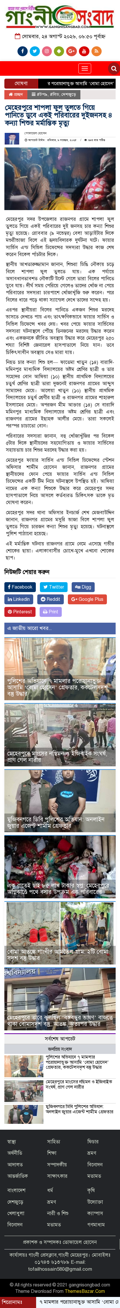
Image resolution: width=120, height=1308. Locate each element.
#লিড (54, 94)
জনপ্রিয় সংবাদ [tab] (60, 1049)
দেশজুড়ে (68, 94)
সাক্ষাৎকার (57, 1176)
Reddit (52, 599)
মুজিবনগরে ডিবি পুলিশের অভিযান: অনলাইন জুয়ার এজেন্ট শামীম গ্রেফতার (56, 823)
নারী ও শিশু (57, 1213)
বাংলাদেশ (16, 1190)
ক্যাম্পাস (95, 1213)
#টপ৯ (42, 94)
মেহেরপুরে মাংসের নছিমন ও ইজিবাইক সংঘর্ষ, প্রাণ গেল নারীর (57, 757)
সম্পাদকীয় (57, 1165)
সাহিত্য (53, 1142)
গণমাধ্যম (96, 1225)
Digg (85, 587)
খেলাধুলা (15, 1213)
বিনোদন (95, 1165)
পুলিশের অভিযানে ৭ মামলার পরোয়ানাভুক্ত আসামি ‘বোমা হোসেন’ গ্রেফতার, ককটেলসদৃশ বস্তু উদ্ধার (57, 687)
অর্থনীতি (14, 1153)
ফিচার (93, 1142)
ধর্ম (50, 1190)
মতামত (94, 1176)
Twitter (56, 587)
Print (52, 612)
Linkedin (21, 599)
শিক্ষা (52, 1153)
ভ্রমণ (91, 1153)
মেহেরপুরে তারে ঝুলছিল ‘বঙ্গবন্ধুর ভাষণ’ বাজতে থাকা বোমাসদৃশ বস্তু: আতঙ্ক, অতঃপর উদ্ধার (60, 1021)
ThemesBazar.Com (85, 1291)
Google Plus (90, 599)
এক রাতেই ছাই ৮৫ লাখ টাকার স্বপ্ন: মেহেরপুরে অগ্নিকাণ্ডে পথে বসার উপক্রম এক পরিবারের (58, 889)
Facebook (21, 587)
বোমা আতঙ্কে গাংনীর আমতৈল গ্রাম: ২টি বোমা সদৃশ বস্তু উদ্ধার (57, 955)
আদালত (15, 1165)
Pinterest (22, 612)
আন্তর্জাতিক (17, 1176)
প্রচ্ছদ (18, 94)
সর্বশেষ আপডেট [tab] (60, 1039)
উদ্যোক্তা (95, 1202)
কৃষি (91, 1190)
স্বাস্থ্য (11, 1142)
